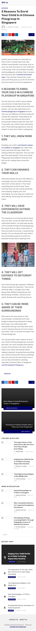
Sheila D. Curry (13, 27)
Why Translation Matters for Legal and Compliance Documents (24, 505)
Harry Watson (21, 495)
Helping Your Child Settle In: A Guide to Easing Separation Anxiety (23, 461)
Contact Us (13, 620)
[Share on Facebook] (3, 34)
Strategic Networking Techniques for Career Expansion (21, 607)
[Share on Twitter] (6, 34)
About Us (23, 620)
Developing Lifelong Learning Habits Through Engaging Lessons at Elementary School (24, 521)
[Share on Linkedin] (16, 34)
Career (11, 610)
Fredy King (19, 451)
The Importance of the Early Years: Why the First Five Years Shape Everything (24, 445)
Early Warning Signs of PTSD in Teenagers (22, 491)
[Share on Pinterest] (13, 34)
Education (5, 8)
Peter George (21, 479)
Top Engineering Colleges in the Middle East (24, 475)
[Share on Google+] (9, 34)
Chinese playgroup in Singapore (13, 111)
